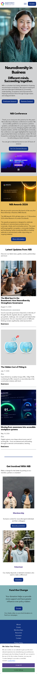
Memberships (18, 630)
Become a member (18, 526)
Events (18, 627)
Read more (5, 324)
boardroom (8, 310)
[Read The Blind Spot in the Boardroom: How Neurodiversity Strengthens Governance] (18, 278)
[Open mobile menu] (25, 4)
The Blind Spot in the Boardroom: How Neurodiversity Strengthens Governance (15, 300)
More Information (18, 239)
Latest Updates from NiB (18, 250)
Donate (32, 4)
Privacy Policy (18, 643)
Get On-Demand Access (18, 148)
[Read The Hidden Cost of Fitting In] (18, 347)
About (18, 624)
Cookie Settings (18, 670)
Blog (2, 310)
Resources (18, 633)
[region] (18, 659)
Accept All (18, 665)
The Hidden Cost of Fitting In (13, 367)
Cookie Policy (11, 660)
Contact (18, 638)
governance (16, 310)
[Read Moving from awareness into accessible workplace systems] (18, 407)
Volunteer (18, 579)
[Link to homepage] (7, 4)
